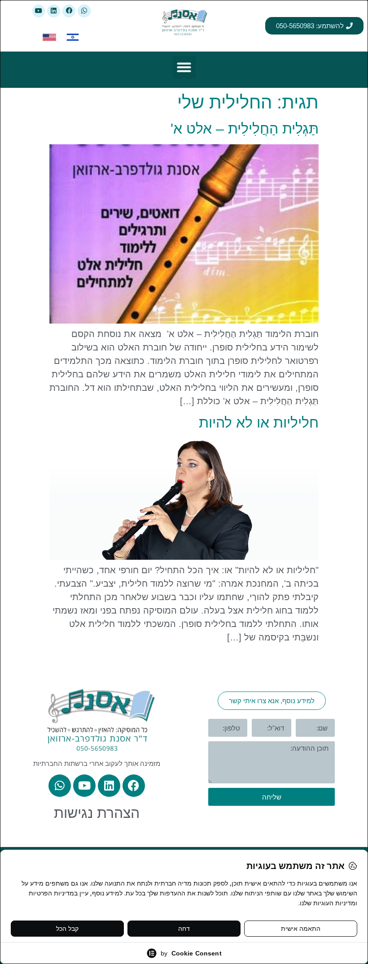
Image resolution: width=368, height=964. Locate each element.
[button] (184, 67)
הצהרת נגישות (97, 813)
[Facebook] (68, 10)
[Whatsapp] (84, 10)
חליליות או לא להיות (259, 423)
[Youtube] (38, 10)
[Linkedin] (53, 10)
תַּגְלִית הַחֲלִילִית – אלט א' (245, 129)
